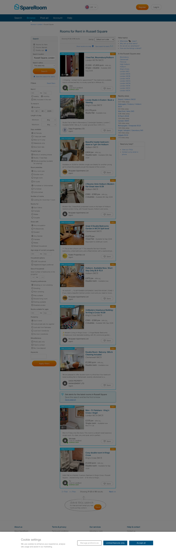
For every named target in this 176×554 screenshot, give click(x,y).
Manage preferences (89, 543)
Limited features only (115, 543)
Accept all (141, 543)
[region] (88, 543)
